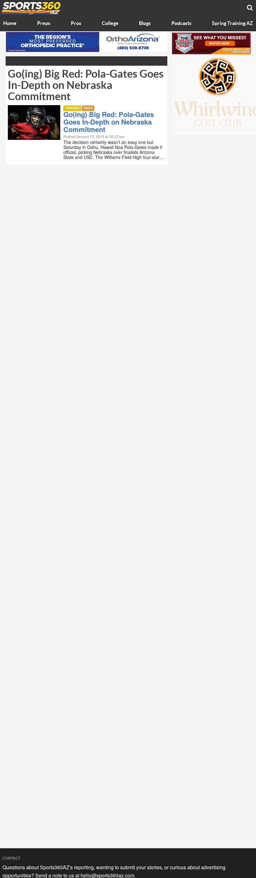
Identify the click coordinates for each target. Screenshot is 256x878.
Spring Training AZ (232, 23)
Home (10, 23)
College (110, 23)
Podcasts (181, 23)
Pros (76, 23)
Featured (72, 108)
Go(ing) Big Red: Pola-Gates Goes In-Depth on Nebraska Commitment (108, 121)
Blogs (145, 23)
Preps (43, 23)
